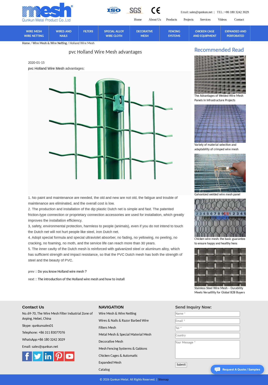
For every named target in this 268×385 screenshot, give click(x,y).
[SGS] (135, 10)
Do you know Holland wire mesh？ (63, 272)
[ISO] (113, 10)
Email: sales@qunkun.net (40, 347)
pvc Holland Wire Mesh (46, 68)
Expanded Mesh (110, 363)
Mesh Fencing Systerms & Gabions (123, 349)
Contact (239, 19)
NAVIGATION (111, 307)
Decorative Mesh (111, 342)
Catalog (104, 370)
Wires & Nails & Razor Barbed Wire (124, 321)
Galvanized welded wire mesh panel (217, 194)
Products (171, 19)
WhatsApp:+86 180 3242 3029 (43, 340)
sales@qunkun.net (201, 12)
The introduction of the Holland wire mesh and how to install (81, 279)
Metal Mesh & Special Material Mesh (125, 335)
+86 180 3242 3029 (236, 12)
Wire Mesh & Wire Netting (50, 43)
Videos (222, 19)
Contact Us (33, 307)
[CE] (156, 10)
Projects (188, 19)
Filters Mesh (107, 328)
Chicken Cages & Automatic (118, 356)
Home (138, 19)
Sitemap (163, 379)
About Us (155, 19)
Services (205, 19)
